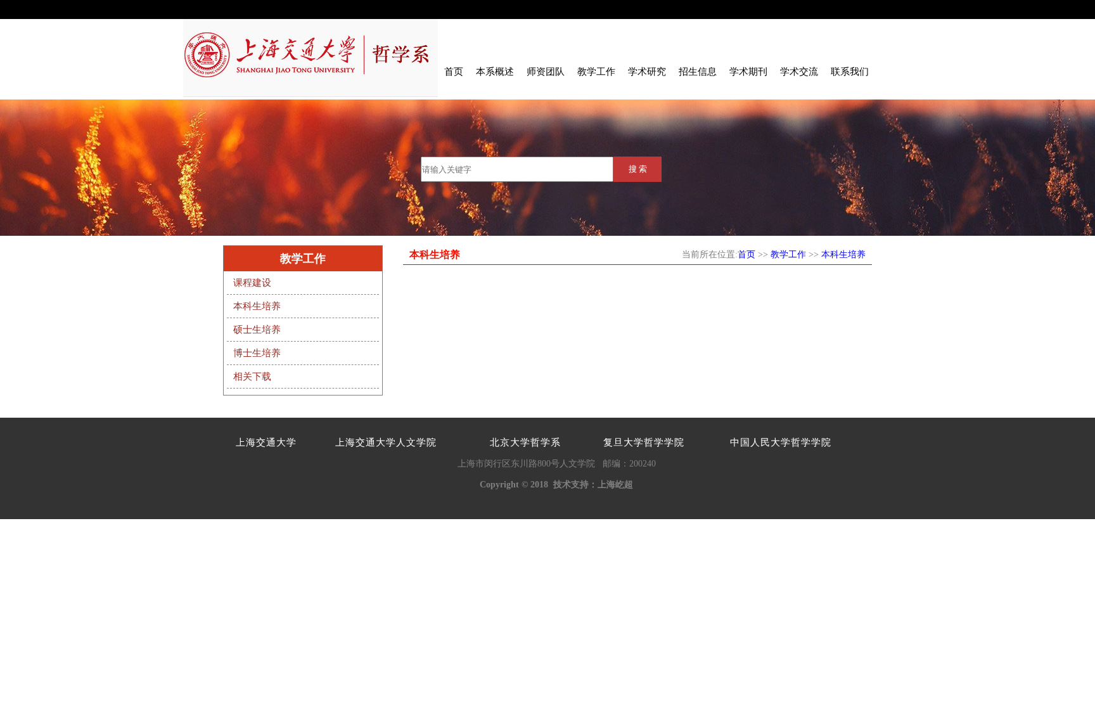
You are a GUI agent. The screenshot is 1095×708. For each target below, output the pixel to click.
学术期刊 (748, 72)
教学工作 (596, 72)
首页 (453, 72)
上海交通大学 (266, 442)
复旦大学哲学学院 (643, 442)
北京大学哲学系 (525, 442)
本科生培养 (257, 306)
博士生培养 (257, 353)
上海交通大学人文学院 (386, 442)
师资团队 (546, 72)
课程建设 (252, 283)
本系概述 (495, 72)
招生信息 (698, 72)
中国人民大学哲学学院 (780, 442)
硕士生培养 (257, 330)
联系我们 (850, 72)
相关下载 (252, 376)
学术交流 (799, 72)
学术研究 (647, 72)
